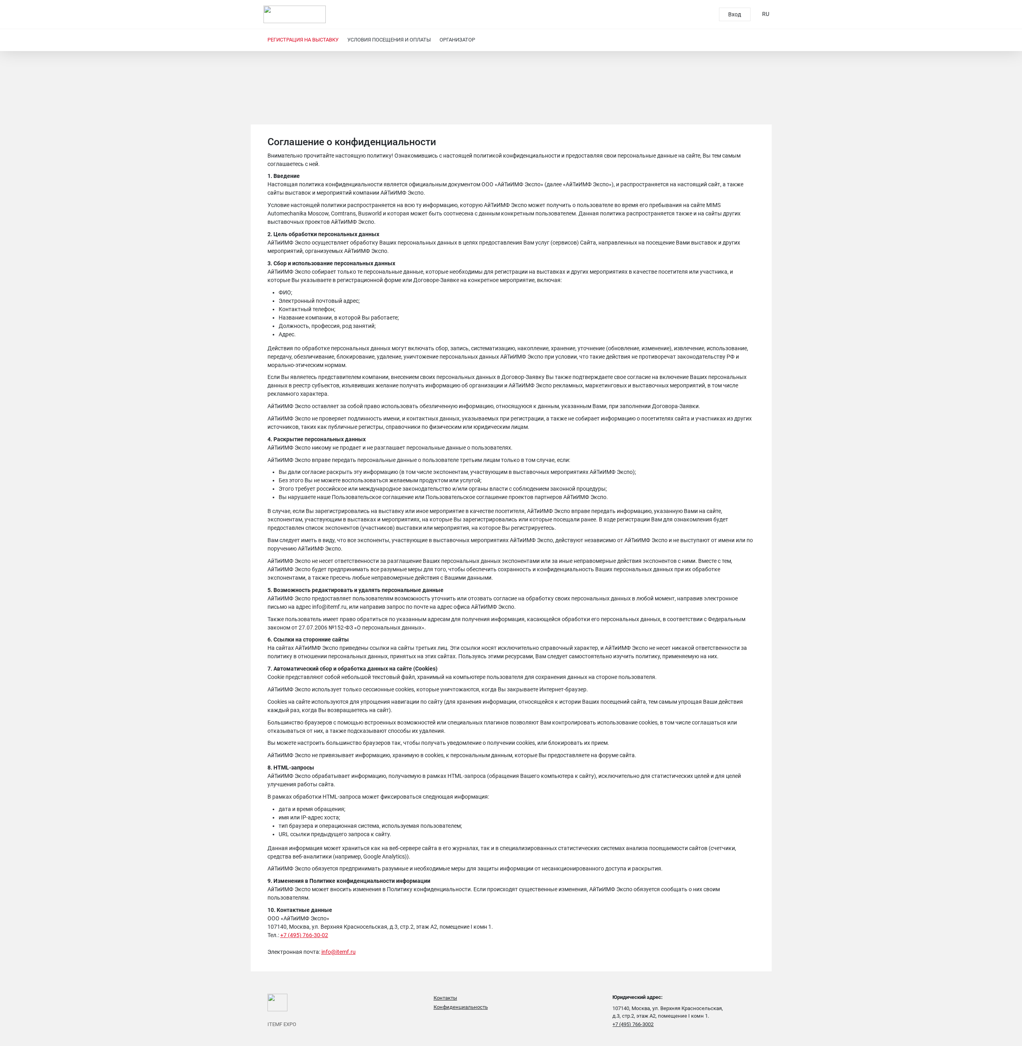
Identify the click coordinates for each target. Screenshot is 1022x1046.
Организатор (457, 40)
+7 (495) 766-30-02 (304, 935)
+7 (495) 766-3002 (633, 1024)
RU (765, 14)
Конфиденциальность (461, 1007)
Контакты (445, 998)
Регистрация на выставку (303, 40)
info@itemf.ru (338, 952)
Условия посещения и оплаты (389, 40)
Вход (734, 14)
